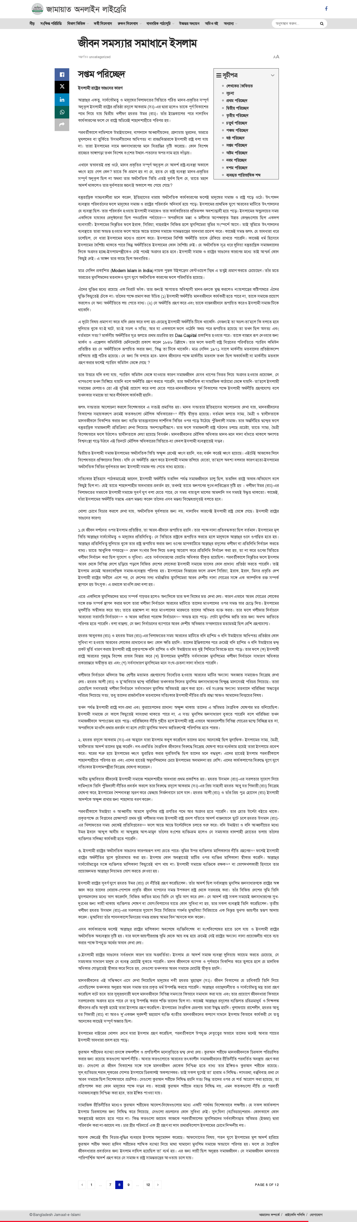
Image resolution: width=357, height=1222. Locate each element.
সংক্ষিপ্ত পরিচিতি (51, 23)
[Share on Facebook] (62, 74)
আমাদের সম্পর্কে (269, 1215)
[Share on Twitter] (62, 87)
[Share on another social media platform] (62, 124)
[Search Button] (322, 23)
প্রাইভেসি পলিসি (295, 1215)
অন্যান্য (229, 23)
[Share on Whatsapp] (62, 112)
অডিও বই (211, 23)
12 (148, 1185)
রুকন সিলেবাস (128, 23)
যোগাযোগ (316, 1215)
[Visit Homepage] (79, 9)
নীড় (32, 23)
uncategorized (99, 57)
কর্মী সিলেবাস (103, 23)
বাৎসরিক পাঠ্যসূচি (159, 23)
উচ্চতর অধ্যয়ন (189, 23)
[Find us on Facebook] (326, 9)
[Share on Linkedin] (62, 99)
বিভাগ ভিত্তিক (76, 23)
